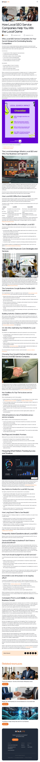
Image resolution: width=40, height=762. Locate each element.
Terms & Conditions (28, 757)
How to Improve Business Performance (13, 245)
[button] (37, 1)
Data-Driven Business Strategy (26, 389)
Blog (28, 745)
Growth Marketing (29, 647)
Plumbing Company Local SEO (10, 400)
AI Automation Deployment (13, 745)
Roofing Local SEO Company (27, 400)
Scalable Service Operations (7, 530)
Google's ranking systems (16, 583)
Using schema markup (14, 346)
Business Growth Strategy (12, 285)
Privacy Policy (10, 757)
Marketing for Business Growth (8, 221)
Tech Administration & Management (12, 748)
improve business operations (8, 324)
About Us (22, 745)
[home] (5, 1)
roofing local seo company (8, 148)
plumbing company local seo (8, 146)
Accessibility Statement (19, 757)
